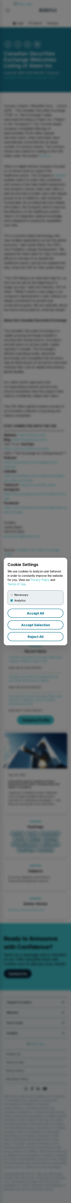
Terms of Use (17, 584)
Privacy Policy (40, 580)
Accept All (35, 613)
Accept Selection (35, 625)
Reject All (36, 637)
